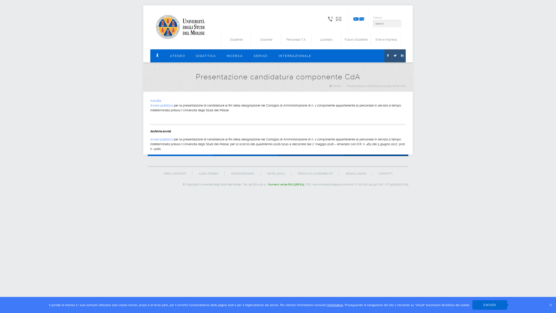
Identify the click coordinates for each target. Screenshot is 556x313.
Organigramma (243, 173)
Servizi (261, 56)
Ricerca (235, 56)
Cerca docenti (175, 173)
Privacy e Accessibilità (315, 173)
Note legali (276, 173)
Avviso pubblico (161, 105)
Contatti (385, 173)
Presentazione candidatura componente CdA (376, 86)
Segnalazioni (356, 173)
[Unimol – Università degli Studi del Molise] (182, 27)
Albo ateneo (208, 173)
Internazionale (295, 56)
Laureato (326, 39)
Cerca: (377, 17)
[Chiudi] (550, 305)
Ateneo (177, 56)
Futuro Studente (356, 39)
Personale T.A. (296, 39)
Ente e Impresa (386, 39)
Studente (236, 39)
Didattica (206, 56)
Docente (266, 39)
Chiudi (489, 305)
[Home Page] (157, 55)
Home (337, 86)
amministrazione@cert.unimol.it (333, 184)
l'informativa (335, 305)
